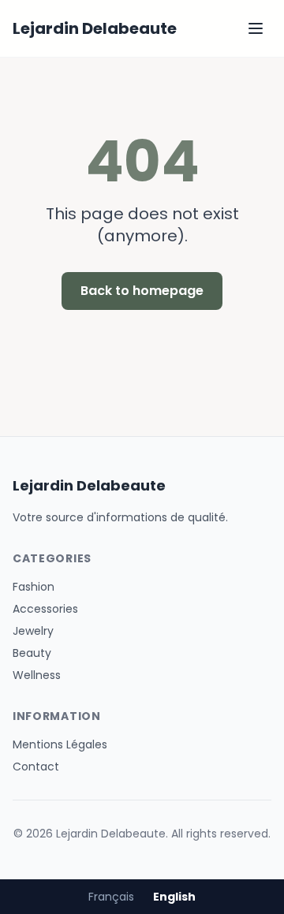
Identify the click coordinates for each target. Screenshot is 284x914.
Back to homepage (142, 291)
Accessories (45, 609)
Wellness (37, 675)
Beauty (32, 653)
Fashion (33, 587)
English (174, 897)
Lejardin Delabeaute (95, 28)
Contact (36, 766)
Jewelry (33, 631)
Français (111, 897)
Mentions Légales (60, 744)
